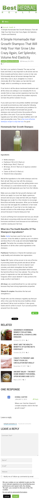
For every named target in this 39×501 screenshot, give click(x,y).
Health (3, 61)
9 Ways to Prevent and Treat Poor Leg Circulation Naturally (24, 360)
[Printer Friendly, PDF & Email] (34, 313)
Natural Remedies (12, 61)
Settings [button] (6, 496)
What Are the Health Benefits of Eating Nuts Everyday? (24, 347)
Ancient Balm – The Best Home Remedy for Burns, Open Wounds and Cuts (24, 374)
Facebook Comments (24, 424)
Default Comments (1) (10, 424)
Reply (36, 399)
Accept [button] (15, 496)
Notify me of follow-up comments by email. (19, 476)
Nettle (8, 236)
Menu (6, 22)
